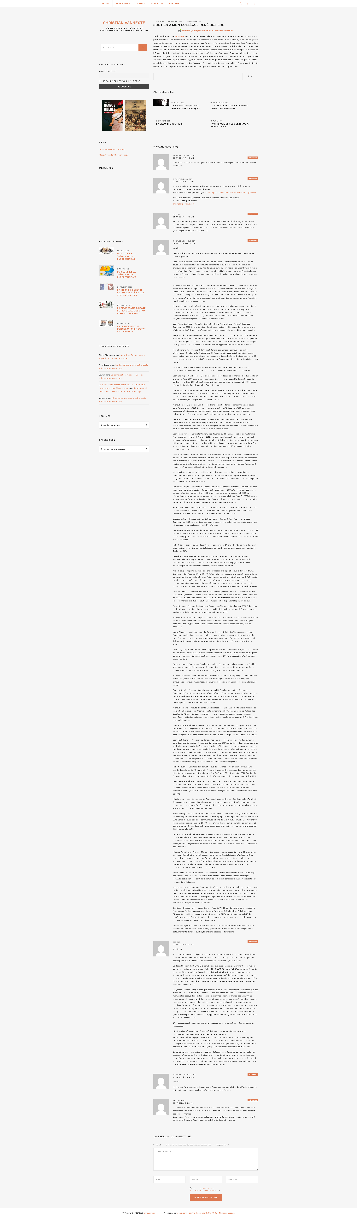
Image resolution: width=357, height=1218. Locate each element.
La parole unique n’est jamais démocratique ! (186, 107)
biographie (179, 36)
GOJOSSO (177, 1100)
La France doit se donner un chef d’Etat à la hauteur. (131, 329)
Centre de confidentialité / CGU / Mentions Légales (212, 1213)
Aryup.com (182, 1213)
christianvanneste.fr (152, 1213)
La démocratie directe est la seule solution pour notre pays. (131, 311)
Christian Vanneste (124, 22)
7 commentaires (193, 21)
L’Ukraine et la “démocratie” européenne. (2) (126, 256)
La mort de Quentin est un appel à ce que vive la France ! (130, 293)
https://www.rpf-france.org (112, 149)
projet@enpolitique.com (184, 204)
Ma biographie (122, 3)
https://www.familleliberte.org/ (113, 155)
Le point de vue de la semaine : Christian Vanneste (230, 107)
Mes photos (157, 3)
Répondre (253, 158)
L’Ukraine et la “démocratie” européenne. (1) (126, 274)
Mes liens (174, 3)
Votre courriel (108, 71)
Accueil (106, 3)
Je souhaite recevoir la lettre (121, 81)
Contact (140, 3)
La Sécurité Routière (169, 123)
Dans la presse (174, 21)
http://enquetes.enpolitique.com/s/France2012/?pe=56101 (230, 193)
